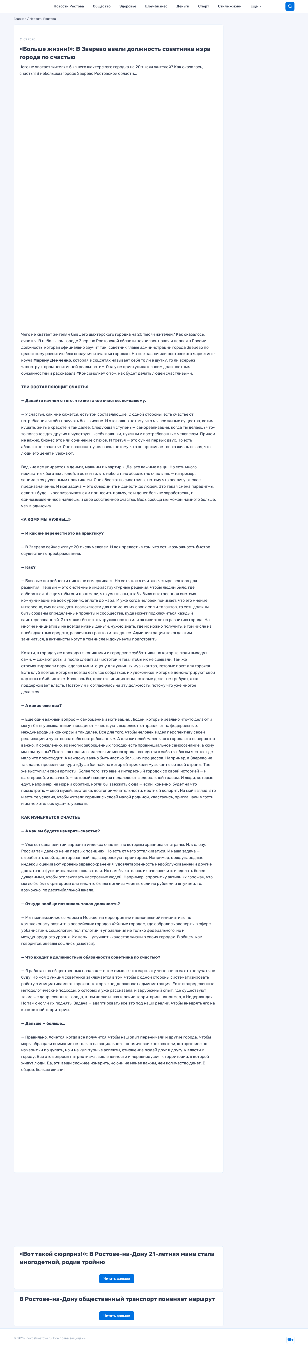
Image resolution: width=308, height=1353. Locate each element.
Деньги (183, 6)
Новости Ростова (69, 6)
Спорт (203, 6)
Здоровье (128, 6)
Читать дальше (116, 1278)
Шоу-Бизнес (156, 6)
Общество (101, 6)
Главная (20, 19)
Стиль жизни (229, 6)
